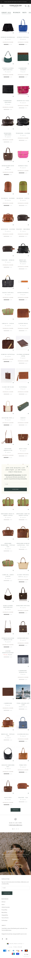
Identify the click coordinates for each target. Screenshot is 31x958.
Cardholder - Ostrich (23, 69)
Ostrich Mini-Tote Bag (8, 166)
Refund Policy (4, 912)
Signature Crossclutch (8, 449)
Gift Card (3, 901)
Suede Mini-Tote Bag (23, 605)
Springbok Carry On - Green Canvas (23, 514)
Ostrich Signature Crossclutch (8, 639)
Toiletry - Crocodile (23, 229)
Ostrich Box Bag (23, 638)
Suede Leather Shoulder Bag (8, 606)
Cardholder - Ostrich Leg (23, 671)
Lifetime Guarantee (6, 907)
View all (15, 809)
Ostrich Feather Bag (8, 37)
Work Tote (23, 765)
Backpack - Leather (8, 198)
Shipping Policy (5, 915)
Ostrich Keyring (23, 292)
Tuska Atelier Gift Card (23, 704)
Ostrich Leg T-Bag (23, 100)
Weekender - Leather (23, 133)
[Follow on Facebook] (2, 939)
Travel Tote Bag (8, 292)
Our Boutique (4, 920)
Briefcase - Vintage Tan (8, 735)
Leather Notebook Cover (23, 355)
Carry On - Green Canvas (8, 575)
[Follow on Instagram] (6, 939)
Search (3, 904)
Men (24, 13)
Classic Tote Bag (23, 574)
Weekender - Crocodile (8, 134)
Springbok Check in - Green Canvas (8, 514)
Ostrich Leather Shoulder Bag (8, 69)
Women (17, 13)
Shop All (6, 13)
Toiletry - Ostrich (8, 260)
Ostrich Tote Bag (23, 37)
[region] (15, 822)
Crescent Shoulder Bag (8, 765)
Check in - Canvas (8, 323)
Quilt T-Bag (23, 448)
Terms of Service (5, 917)
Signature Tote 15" (8, 417)
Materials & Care (15, 859)
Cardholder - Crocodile (7, 101)
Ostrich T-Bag (23, 165)
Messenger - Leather (8, 229)
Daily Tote (8, 797)
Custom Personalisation (8, 651)
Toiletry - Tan (23, 797)
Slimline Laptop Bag (8, 354)
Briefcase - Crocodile (23, 260)
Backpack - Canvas (23, 198)
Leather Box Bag (23, 734)
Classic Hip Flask (8, 387)
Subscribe (15, 489)
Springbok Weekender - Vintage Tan (8, 545)
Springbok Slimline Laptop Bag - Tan (23, 544)
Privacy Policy (4, 909)
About (4, 925)
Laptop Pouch (23, 323)
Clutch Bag (23, 387)
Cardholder (8, 703)
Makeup (23, 417)
